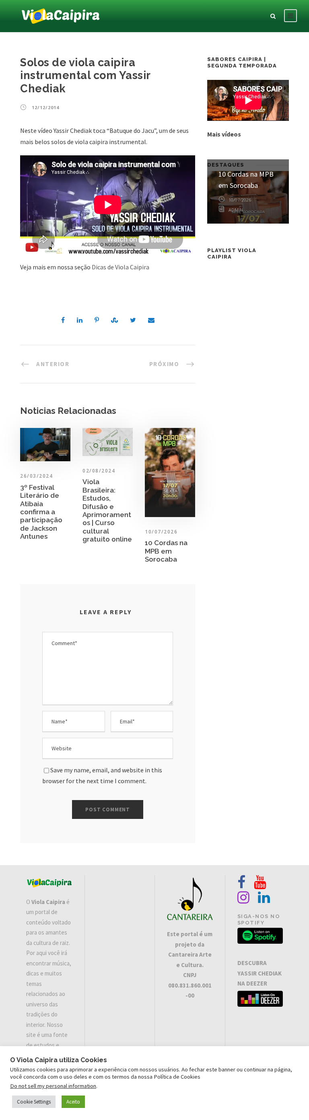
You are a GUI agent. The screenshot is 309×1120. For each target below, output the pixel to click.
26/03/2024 (36, 475)
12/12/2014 (45, 107)
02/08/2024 (98, 470)
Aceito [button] (73, 1101)
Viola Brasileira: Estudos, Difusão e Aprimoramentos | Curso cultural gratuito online (107, 510)
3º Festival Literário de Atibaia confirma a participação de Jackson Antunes (41, 511)
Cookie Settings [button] (34, 1101)
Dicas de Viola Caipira (120, 267)
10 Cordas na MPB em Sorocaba (166, 551)
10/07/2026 (161, 531)
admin (236, 210)
